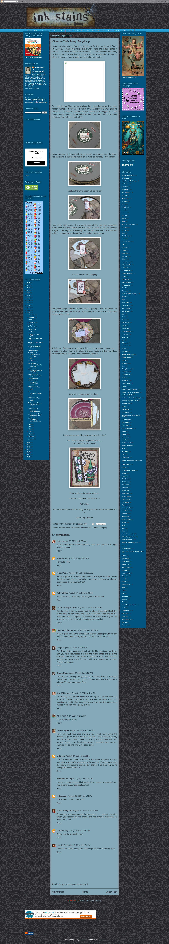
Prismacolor (125, 516)
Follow (27, 175)
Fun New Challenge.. (34, 327)
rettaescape (62, 796)
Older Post (111, 891)
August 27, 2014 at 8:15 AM (90, 607)
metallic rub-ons (126, 442)
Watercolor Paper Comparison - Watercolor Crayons (34, 419)
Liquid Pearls (125, 425)
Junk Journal (125, 412)
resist (123, 528)
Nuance (124, 467)
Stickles (124, 581)
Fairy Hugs (125, 343)
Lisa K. (60, 845)
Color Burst (125, 267)
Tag (123, 590)
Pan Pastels (31, 332)
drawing (124, 320)
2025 (28, 285)
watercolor (125, 616)
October (31, 320)
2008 (28, 454)
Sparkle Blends (126, 567)
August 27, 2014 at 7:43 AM (76, 558)
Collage (124, 259)
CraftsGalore (125, 279)
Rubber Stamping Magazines (130, 542)
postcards (124, 513)
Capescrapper (63, 730)
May (30, 429)
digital (123, 299)
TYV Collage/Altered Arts (129, 605)
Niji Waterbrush (126, 464)
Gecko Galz (125, 346)
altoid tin (124, 195)
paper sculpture (126, 496)
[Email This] (97, 524)
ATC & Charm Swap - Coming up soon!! (34, 353)
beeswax (124, 213)
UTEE (123, 607)
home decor (125, 380)
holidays (124, 377)
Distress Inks (125, 305)
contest (124, 276)
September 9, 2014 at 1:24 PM (77, 845)
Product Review (126, 519)
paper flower (125, 490)
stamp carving (126, 573)
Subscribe (36, 163)
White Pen (125, 625)
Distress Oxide (126, 308)
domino (124, 317)
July (30, 424)
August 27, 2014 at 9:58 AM (80, 673)
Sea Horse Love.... (33, 361)
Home (85, 891)
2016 (28, 308)
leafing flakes (125, 422)
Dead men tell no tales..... (33, 357)
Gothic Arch (125, 372)
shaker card (125, 558)
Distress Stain (126, 311)
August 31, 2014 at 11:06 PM (77, 830)
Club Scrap (112, 46)
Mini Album (86, 528)
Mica (123, 448)
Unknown (61, 756)
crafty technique (126, 282)
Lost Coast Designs (127, 428)
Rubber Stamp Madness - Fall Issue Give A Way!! (35, 404)
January (31, 439)
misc (123, 454)
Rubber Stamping (99, 528)
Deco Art (124, 288)
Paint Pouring (125, 482)
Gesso (124, 360)
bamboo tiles (125, 207)
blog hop (124, 215)
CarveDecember (126, 241)
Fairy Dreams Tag (33, 350)
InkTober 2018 (126, 403)
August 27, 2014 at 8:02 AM (81, 573)
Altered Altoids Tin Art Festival (95, 31)
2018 (28, 303)
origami (124, 473)
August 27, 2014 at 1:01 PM (84, 693)
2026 (28, 283)
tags (123, 593)
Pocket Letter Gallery (114, 31)
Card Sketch (125, 236)
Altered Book (64, 528)
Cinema (59, 49)
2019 (28, 300)
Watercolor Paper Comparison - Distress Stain (35, 393)
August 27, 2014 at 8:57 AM (85, 630)
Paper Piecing (126, 493)
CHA (123, 244)
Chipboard (125, 253)
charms (124, 250)
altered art (125, 186)
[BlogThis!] (99, 524)
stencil (124, 579)
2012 (28, 444)
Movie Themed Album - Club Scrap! (34, 347)
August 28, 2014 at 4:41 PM (80, 796)
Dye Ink (124, 325)
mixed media (125, 457)
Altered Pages (126, 192)
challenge (124, 247)
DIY (123, 314)
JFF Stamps (125, 409)
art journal (124, 201)
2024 (28, 288)
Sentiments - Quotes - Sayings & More (133, 551)
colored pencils (126, 270)
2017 (28, 305)
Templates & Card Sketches (75, 31)
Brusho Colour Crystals (128, 224)
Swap (123, 587)
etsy (123, 340)
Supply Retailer (126, 584)
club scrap (75, 528)
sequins (124, 555)
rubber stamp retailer (127, 534)
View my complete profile (32, 88)
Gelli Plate (125, 351)
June (30, 426)
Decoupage (125, 291)
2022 (28, 293)
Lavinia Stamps (126, 419)
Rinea (123, 531)
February (31, 436)
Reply (59, 551)
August (31, 325)
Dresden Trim (125, 322)
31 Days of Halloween (128, 175)
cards (123, 239)
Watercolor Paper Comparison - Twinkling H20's (33, 382)
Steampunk (125, 576)
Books (123, 221)
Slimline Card (125, 564)
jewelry (124, 406)
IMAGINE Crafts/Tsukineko (129, 389)
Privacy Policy (128, 31)
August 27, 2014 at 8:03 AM (81, 593)
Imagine (124, 386)
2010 (28, 449)
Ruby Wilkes (62, 593)
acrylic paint (125, 178)
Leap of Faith (32, 329)
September (32, 322)
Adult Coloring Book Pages (129, 181)
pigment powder (126, 508)
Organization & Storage (128, 470)
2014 (28, 312)
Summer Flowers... (33, 378)
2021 (28, 295)
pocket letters (126, 511)
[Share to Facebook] (103, 524)
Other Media (125, 479)
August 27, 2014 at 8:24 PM (80, 779)
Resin (123, 525)
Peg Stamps (125, 502)
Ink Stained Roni (39, 67)
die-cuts (124, 296)
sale (123, 545)
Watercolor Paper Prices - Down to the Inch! (35, 414)
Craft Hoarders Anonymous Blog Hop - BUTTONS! (35, 365)
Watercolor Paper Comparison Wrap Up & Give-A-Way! (35, 370)
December (32, 315)
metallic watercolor (127, 445)
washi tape (125, 613)
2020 (28, 298)
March (31, 434)
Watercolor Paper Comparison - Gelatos (35, 375)
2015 (28, 310)
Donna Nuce (62, 673)
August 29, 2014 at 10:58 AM (85, 810)
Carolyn (60, 830)
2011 (28, 447)
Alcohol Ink (125, 184)
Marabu (124, 431)
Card (123, 233)
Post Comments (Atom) (90, 901)
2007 (28, 457)
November (32, 317)
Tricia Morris (62, 573)
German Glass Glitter (128, 354)
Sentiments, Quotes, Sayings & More (52, 31)
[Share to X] (101, 524)
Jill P (59, 716)
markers (124, 434)
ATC (123, 204)
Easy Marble (125, 328)
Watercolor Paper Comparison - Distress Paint (35, 388)
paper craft (125, 487)
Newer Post (58, 891)
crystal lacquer (126, 285)
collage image (126, 262)
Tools (123, 602)
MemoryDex (125, 437)
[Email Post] (92, 524)
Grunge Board (126, 374)
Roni (45, 102)
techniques (125, 596)
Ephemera (125, 337)
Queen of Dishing (65, 630)
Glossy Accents (126, 369)
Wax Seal (124, 622)
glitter (123, 366)
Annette (60, 558)
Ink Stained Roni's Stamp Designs (131, 398)
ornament (124, 476)
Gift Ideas (124, 363)
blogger (124, 218)
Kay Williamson (64, 693)
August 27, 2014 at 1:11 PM (74, 716)
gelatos (124, 348)
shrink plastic (125, 561)
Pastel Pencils (126, 499)
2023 (28, 290)
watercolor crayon (127, 619)
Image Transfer (126, 383)
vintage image (126, 610)
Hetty (59, 541)
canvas (124, 230)
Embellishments (126, 331)
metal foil (124, 440)
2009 (28, 452)
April (30, 431)
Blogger (101, 940)
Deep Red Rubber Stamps (129, 293)
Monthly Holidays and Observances (132, 460)
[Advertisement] (48, 925)
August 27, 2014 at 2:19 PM (82, 730)
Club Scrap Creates (84, 518)
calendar (124, 227)
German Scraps (126, 357)
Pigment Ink (125, 505)
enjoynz (83, 940)
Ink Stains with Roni (32, 31)
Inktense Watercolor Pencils (130, 400)
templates (124, 599)
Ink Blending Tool (127, 395)
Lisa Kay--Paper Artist (67, 607)
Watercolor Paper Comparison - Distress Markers (35, 399)
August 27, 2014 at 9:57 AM (75, 647)
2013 (28, 442)
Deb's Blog (84, 504)
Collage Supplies (126, 265)
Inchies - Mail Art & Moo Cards (130, 392)
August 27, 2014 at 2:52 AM (74, 541)
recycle (124, 522)
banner (124, 210)
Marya (59, 647)
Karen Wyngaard (64, 810)
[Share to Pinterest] (105, 524)
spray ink (124, 570)
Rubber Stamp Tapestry (128, 537)
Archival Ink (125, 198)
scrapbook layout (127, 548)
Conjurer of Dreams (127, 273)
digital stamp (125, 302)
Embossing (125, 334)
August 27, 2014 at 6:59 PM (78, 756)
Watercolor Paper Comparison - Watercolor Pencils (34, 410)
